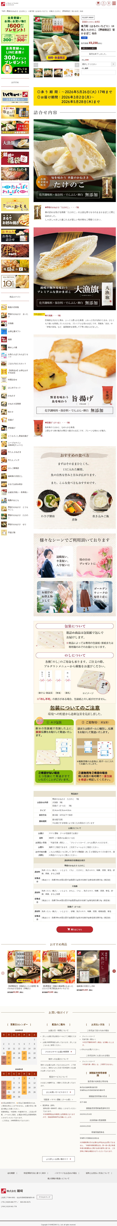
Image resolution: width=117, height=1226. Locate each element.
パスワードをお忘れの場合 (66, 1173)
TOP (3, 11)
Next (77, 65)
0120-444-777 (11, 1202)
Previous (36, 65)
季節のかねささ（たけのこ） (17, 11)
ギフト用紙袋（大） (81, 852)
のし (85, 60)
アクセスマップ (44, 1197)
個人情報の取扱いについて (58, 1178)
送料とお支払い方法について (98, 1173)
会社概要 (11, 1173)
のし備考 (85, 68)
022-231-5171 (25, 1202)
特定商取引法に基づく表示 (35, 1173)
